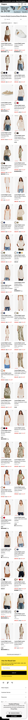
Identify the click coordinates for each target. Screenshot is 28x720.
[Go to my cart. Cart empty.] (22, 4)
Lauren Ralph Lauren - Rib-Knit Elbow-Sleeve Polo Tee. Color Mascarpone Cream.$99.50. (20, 248)
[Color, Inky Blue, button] (4, 222)
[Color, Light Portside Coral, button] (18, 580)
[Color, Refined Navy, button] (18, 73)
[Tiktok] (7, 682)
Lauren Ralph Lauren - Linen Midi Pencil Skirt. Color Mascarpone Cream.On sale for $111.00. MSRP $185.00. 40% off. (7, 189)
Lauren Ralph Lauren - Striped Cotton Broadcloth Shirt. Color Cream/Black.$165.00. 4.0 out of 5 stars (20, 278)
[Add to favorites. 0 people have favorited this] (12, 26)
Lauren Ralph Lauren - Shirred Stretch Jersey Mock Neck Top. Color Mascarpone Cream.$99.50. (7, 576)
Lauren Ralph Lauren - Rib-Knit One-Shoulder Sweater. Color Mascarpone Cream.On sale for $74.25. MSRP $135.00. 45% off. (7, 483)
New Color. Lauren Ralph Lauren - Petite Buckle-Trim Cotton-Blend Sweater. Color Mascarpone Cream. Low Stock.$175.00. (20, 129)
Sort (21, 19)
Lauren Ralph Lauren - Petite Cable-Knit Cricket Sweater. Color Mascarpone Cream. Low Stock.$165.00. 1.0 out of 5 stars (20, 514)
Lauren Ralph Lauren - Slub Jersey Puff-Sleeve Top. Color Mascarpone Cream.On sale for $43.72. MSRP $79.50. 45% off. (20, 607)
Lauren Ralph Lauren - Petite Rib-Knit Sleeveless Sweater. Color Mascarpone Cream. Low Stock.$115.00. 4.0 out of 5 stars (7, 514)
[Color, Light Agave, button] (18, 222)
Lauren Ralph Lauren (5, 23)
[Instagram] (3, 682)
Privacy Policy (14, 709)
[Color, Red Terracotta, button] (4, 487)
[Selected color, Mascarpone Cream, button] (2, 73)
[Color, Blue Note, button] (18, 253)
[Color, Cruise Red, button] (18, 103)
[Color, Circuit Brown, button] (18, 133)
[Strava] (12, 682)
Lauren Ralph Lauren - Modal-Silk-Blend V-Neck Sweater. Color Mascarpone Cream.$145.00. (20, 395)
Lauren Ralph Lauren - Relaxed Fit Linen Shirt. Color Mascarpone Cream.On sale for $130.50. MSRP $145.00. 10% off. (20, 425)
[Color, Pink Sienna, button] (4, 371)
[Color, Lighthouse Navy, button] (6, 73)
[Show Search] (18, 4)
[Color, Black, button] (4, 73)
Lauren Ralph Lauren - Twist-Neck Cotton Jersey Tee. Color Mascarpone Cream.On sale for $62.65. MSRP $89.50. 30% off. (7, 366)
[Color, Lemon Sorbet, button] (22, 253)
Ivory (15, 23)
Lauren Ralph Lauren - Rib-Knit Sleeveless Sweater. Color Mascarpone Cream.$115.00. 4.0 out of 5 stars (7, 425)
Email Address (6, 668)
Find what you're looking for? (13, 654)
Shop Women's (17, 11)
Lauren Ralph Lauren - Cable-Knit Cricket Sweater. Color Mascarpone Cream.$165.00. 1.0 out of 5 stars (7, 545)
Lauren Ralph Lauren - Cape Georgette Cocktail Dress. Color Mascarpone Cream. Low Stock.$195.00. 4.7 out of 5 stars (7, 636)
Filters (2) (8, 19)
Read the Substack (21, 1)
